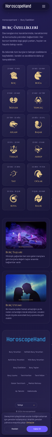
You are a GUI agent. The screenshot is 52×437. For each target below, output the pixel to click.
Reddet (15, 429)
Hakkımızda (32, 391)
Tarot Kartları (26, 375)
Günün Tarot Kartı (18, 383)
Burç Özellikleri (19, 368)
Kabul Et (37, 429)
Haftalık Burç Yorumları (33, 352)
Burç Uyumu (12, 375)
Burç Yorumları (15, 352)
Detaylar (30, 423)
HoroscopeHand (9, 20)
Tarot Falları (40, 375)
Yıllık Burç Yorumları (36, 360)
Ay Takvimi (19, 391)
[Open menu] (43, 6)
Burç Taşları (34, 368)
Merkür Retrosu (35, 383)
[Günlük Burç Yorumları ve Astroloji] (18, 6)
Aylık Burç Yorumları (16, 360)
